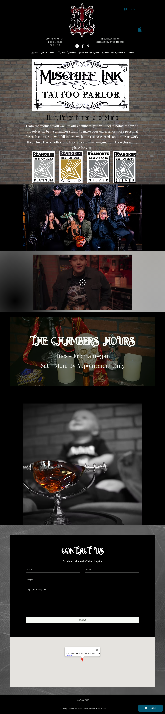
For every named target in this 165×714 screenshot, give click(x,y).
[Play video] (82, 282)
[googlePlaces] (88, 46)
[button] (140, 29)
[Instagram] (77, 46)
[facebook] (82, 46)
